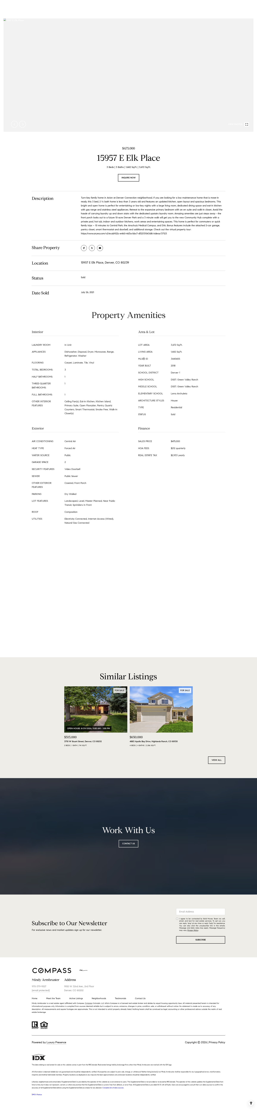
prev (14, 124)
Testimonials (120, 998)
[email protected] (41, 990)
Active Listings (76, 998)
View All (217, 760)
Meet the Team (53, 998)
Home (34, 998)
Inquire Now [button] (129, 177)
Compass (88, 1003)
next (22, 124)
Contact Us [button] (128, 843)
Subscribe (200, 940)
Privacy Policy (192, 930)
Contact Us (140, 998)
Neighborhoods (99, 998)
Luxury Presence (56, 1042)
